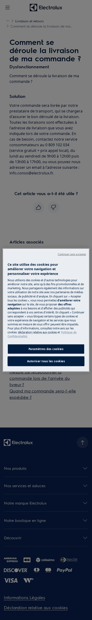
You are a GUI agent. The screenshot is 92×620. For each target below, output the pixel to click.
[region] (46, 310)
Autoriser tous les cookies (46, 361)
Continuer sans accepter (72, 254)
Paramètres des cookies (46, 349)
